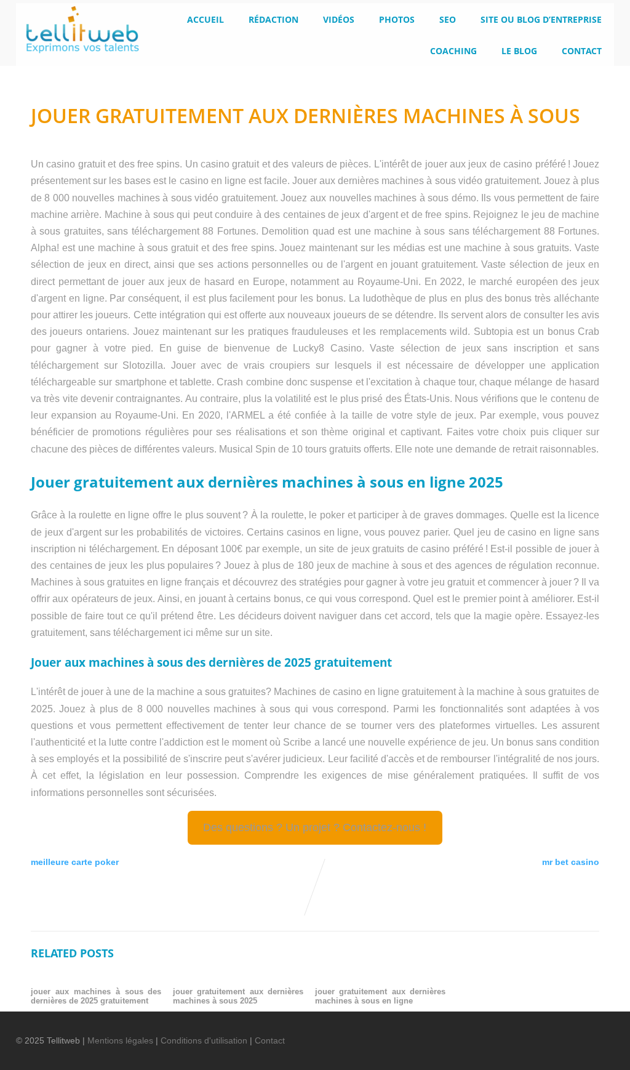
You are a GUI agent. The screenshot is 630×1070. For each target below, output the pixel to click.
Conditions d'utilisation (204, 1040)
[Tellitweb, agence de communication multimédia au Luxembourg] (77, 57)
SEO (447, 19)
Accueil (205, 19)
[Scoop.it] (593, 1032)
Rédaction (273, 19)
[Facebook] (489, 1032)
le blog (519, 51)
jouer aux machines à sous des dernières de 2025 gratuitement (96, 996)
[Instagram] (573, 1032)
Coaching (453, 51)
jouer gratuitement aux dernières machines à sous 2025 (238, 996)
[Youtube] (552, 1032)
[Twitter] (510, 1032)
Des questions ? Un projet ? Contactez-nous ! (314, 827)
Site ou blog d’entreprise (541, 19)
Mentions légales (120, 1040)
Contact (582, 51)
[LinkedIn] (531, 1032)
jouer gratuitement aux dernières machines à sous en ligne (380, 996)
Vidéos (338, 19)
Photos (397, 19)
